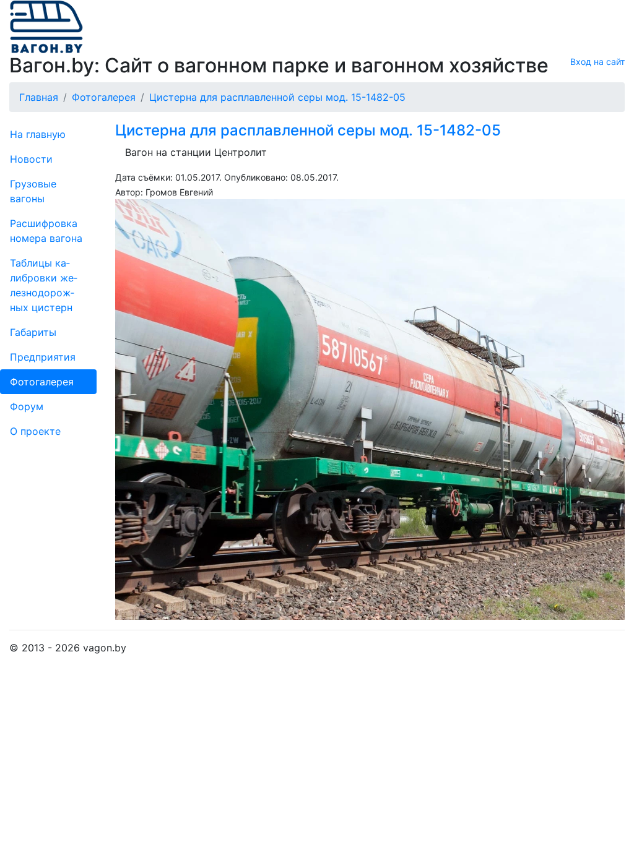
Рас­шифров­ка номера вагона (46, 230)
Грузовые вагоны (33, 191)
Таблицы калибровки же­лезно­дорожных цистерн (43, 285)
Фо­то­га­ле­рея (42, 381)
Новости (31, 159)
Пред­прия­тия (43, 357)
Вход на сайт (597, 61)
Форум (26, 406)
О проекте (35, 431)
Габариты (33, 332)
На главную (38, 134)
